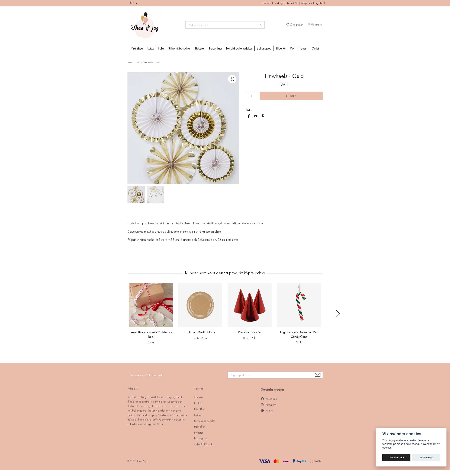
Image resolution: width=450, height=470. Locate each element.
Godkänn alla (396, 457)
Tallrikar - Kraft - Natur (200, 332)
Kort (292, 48)
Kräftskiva (137, 48)
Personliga (215, 48)
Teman (303, 48)
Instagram (270, 405)
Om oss (198, 397)
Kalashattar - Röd (249, 332)
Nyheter (198, 432)
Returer (197, 415)
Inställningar (426, 457)
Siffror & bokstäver (179, 48)
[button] (337, 314)
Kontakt (198, 403)
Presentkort (199, 426)
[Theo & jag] (154, 25)
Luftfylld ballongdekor (239, 48)
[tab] (131, 213)
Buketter (200, 48)
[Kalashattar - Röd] (249, 305)
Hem (129, 62)
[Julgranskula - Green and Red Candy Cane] (299, 305)
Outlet (315, 48)
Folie (161, 48)
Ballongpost (264, 48)
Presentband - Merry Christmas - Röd (151, 334)
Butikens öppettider (204, 421)
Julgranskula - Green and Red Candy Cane (299, 334)
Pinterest (269, 410)
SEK (132, 3)
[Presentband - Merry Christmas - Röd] (150, 305)
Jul (137, 62)
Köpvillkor (199, 409)
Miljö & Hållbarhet (204, 444)
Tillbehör (281, 48)
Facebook (271, 399)
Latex (150, 48)
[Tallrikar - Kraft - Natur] (200, 305)
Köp (293, 95)
